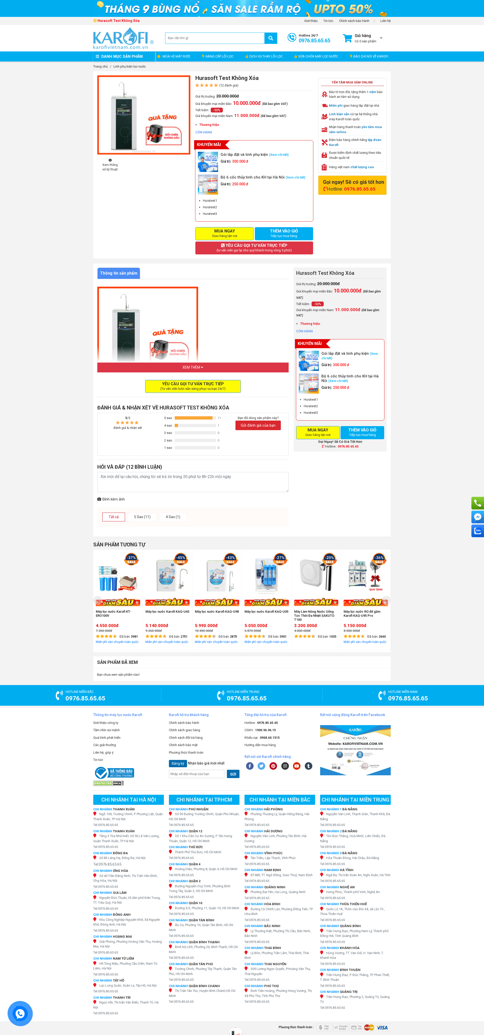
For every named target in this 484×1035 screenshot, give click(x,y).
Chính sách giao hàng (184, 730)
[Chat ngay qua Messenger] (477, 517)
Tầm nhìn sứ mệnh (106, 730)
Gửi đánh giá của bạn (258, 425)
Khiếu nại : (262, 738)
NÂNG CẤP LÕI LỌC (219, 56)
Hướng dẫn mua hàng (260, 745)
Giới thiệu (311, 20)
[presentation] (97, 600)
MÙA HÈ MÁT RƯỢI (176, 56)
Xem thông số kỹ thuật (110, 167)
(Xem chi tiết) (279, 155)
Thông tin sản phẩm (118, 273)
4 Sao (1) (173, 517)
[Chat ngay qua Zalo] (477, 530)
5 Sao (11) (142, 517)
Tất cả (114, 517)
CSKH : (260, 730)
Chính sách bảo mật (183, 745)
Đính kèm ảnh (113, 499)
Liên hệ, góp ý (103, 752)
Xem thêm (192, 367)
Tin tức (328, 20)
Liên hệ (385, 20)
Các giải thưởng (104, 745)
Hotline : (261, 723)
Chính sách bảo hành (354, 20)
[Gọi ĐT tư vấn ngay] (477, 503)
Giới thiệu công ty (105, 723)
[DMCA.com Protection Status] (128, 783)
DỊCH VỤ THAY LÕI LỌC (266, 56)
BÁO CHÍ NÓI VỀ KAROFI (370, 56)
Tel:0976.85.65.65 (105, 825)
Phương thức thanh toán (186, 752)
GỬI (233, 774)
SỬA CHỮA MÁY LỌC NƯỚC (318, 56)
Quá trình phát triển (106, 738)
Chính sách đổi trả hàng (186, 738)
